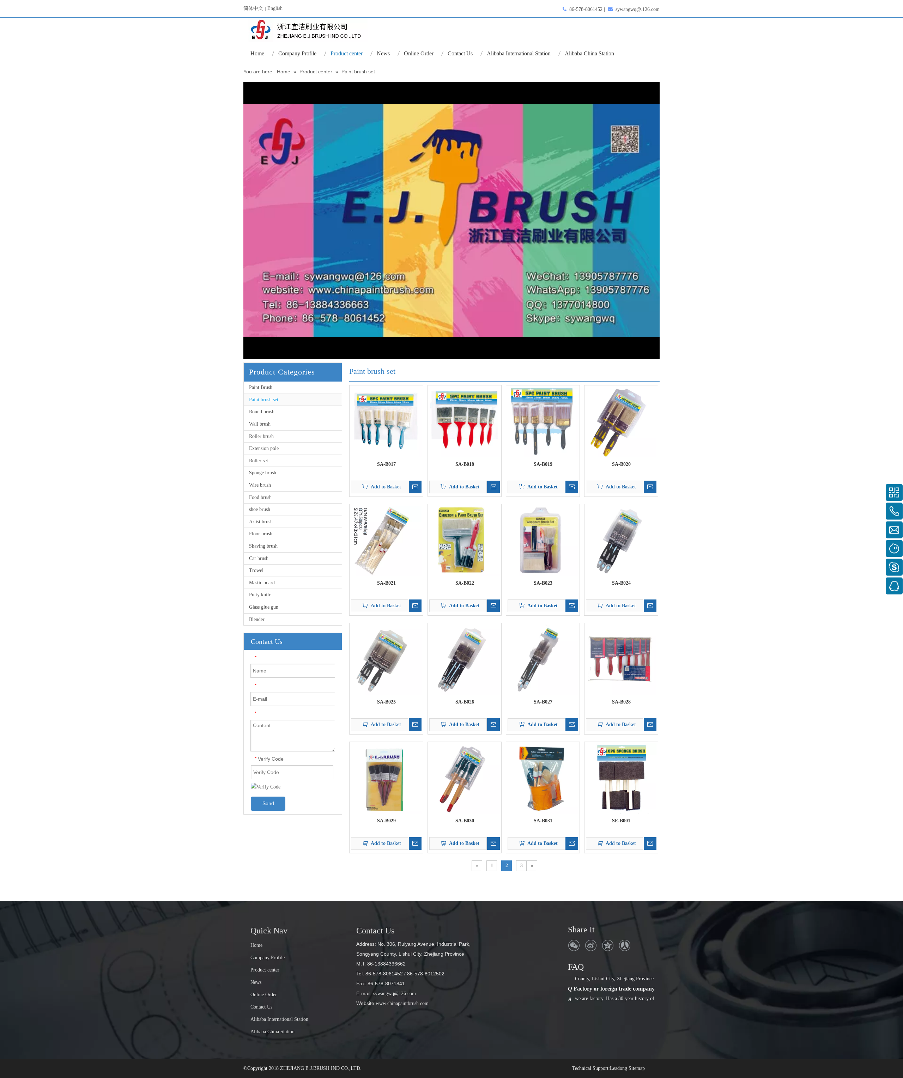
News (255, 982)
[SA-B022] (464, 540)
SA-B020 (621, 464)
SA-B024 (621, 583)
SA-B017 (386, 464)
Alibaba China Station (272, 1031)
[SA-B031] (543, 778)
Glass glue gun (263, 607)
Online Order (263, 994)
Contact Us (261, 1007)
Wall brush (260, 424)
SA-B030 (464, 820)
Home (256, 945)
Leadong (618, 1068)
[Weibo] (590, 945)
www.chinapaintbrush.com (402, 1003)
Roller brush (261, 436)
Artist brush (261, 521)
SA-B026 (464, 702)
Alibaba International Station (279, 1019)
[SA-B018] (464, 422)
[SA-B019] (543, 422)
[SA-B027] (543, 659)
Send (268, 803)
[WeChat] (574, 945)
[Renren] (624, 945)
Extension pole (264, 448)
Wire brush (260, 485)
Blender (257, 619)
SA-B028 (621, 702)
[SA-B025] (386, 659)
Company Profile (267, 957)
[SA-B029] (386, 778)
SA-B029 (386, 820)
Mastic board (262, 582)
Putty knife (260, 594)
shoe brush (259, 509)
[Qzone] (607, 945)
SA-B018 (464, 464)
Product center (264, 970)
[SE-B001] (621, 778)
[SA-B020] (621, 422)
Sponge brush (262, 472)
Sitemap (637, 1068)
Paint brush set (263, 399)
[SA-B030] (464, 778)
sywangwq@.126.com (638, 9)
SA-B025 (386, 702)
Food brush (260, 497)
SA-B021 (386, 583)
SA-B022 (464, 583)
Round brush (261, 411)
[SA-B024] (621, 540)
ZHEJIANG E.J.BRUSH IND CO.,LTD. (321, 1068)
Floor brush (260, 533)
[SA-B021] (386, 540)
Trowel (256, 570)
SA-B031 (543, 820)
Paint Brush (260, 387)
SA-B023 (543, 583)
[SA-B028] (621, 659)
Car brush (258, 558)
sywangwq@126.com (394, 993)
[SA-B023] (543, 540)
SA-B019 (543, 464)
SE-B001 (621, 820)
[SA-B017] (386, 422)
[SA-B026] (464, 659)
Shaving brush (263, 546)
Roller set (258, 460)
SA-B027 (543, 702)
